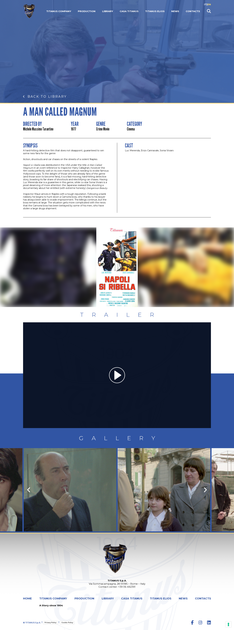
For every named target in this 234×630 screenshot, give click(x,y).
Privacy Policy (50, 622)
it (205, 4)
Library (107, 11)
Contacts (193, 11)
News (175, 11)
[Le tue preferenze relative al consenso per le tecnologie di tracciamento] (228, 624)
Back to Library (47, 96)
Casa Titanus (129, 11)
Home (27, 598)
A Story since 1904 (51, 605)
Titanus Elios (155, 11)
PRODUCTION (87, 11)
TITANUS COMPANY (58, 11)
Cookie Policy (67, 622)
